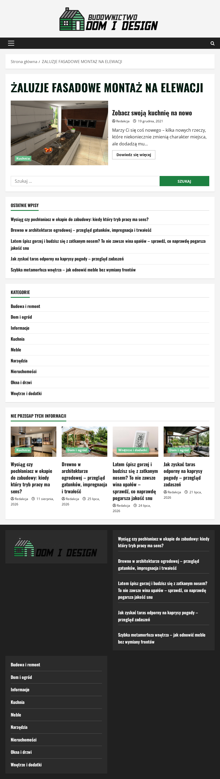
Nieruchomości (23, 371)
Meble (16, 349)
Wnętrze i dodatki (26, 393)
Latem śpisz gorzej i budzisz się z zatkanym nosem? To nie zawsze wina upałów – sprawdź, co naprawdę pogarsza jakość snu (135, 481)
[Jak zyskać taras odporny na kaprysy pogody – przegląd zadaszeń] (186, 442)
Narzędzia (19, 360)
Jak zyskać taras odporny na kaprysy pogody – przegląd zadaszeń (67, 258)
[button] (11, 43)
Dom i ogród (21, 317)
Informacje (20, 328)
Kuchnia (23, 158)
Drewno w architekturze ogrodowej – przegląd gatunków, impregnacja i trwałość (81, 230)
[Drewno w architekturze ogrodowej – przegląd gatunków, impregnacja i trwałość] (84, 442)
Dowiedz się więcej (135, 155)
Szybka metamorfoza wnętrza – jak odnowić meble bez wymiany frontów (73, 269)
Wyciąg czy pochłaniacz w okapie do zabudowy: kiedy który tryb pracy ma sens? (80, 219)
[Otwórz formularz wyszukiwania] (213, 43)
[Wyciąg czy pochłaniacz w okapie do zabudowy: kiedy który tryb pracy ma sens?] (33, 442)
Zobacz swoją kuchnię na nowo (59, 133)
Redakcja (123, 121)
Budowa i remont (25, 306)
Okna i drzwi (21, 382)
